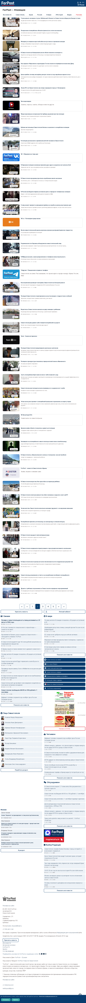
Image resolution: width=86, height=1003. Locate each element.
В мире (49, 15)
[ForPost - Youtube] (44, 954)
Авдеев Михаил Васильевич (14, 749)
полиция (14, 71)
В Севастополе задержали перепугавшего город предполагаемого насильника (46, 548)
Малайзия (14, 49)
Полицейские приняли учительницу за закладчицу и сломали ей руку (43, 521)
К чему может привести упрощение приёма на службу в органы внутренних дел (46, 205)
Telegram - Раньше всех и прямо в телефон (34, 270)
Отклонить (6, 999)
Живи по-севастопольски (55, 684)
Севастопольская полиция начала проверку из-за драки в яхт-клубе (43, 388)
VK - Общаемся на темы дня (29, 154)
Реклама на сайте (8, 906)
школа (15, 356)
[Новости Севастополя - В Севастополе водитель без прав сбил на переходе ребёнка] (11, 482)
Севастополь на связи (53, 660)
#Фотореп (59, 15)
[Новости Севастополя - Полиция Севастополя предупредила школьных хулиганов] (11, 348)
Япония (14, 369)
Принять (15, 999)
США (15, 121)
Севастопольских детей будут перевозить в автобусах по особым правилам (20, 662)
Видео (69, 15)
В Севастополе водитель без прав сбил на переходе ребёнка (40, 481)
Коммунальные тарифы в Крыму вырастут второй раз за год (64, 772)
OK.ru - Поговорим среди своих (31, 218)
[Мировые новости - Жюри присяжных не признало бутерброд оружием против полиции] (11, 114)
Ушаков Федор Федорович (14, 717)
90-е (15, 95)
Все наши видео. (26, 101)
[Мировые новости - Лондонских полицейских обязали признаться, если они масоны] (11, 31)
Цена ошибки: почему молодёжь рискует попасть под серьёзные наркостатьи (45, 74)
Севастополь (20, 15)
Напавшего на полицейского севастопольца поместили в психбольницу (44, 441)
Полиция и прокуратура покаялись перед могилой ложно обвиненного (43, 361)
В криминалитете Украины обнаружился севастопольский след (41, 243)
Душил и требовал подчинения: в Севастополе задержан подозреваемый (44, 588)
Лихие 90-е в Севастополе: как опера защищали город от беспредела (43, 88)
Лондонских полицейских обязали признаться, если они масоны (41, 30)
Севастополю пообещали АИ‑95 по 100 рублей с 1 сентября (19, 691)
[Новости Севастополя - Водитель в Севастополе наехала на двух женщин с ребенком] (11, 310)
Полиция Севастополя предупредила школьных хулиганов (39, 348)
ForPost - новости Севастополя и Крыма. (34, 468)
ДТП (15, 60)
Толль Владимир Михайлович (15, 759)
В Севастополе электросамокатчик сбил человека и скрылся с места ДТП (44, 495)
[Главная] (8, 2)
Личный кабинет (65, 612)
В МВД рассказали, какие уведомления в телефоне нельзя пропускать (43, 257)
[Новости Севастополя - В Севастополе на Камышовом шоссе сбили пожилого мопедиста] (11, 53)
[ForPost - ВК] (42, 954)
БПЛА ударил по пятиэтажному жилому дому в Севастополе (64, 760)
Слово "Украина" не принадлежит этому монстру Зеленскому (20, 815)
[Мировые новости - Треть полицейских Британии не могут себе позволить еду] (11, 375)
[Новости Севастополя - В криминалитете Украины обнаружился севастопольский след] (11, 244)
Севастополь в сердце (54, 672)
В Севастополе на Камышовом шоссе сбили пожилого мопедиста (41, 52)
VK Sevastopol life (26, 415)
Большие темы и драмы (54, 680)
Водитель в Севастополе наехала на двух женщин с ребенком (40, 309)
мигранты (14, 569)
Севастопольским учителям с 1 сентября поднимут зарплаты (64, 799)
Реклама (79, 15)
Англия (15, 382)
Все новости (7, 15)
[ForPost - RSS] (40, 954)
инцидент (14, 135)
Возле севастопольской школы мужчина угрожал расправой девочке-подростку (47, 230)
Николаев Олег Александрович (15, 764)
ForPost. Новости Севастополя (28, 961)
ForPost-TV (6, 947)
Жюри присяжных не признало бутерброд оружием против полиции (42, 114)
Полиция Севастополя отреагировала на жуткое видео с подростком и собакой (46, 296)
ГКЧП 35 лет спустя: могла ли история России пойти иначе (64, 870)
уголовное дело (12, 199)
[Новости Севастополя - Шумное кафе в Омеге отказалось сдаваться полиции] (11, 428)
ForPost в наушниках (54, 688)
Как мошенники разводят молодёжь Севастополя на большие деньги (43, 282)
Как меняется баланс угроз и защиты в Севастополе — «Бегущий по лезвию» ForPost (19, 636)
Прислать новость (21, 612)
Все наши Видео (52, 664)
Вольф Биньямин (10, 743)
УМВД (15, 542)
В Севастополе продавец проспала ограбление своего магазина (41, 178)
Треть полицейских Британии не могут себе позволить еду (39, 375)
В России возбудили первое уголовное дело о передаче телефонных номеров (45, 191)
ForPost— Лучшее (21, 957)
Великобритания (11, 38)
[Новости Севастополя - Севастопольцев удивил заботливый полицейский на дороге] (11, 323)
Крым (31, 15)
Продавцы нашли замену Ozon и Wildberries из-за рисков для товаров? (21, 670)
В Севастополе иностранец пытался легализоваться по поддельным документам (47, 561)
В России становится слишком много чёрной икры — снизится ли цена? (18, 628)
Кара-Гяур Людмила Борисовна (15, 738)
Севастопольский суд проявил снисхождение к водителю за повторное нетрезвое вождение (20, 684)
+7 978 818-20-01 (8, 985)
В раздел (21, 850)
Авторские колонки (9, 945)
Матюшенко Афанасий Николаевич (16, 733)
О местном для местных (54, 668)
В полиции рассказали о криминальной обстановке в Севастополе (42, 141)
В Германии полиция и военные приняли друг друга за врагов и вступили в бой (46, 165)
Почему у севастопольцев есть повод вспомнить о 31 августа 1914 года (20, 621)
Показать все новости (21, 705)
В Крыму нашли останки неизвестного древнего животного (20, 649)
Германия (14, 172)
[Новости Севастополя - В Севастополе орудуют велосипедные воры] (11, 535)
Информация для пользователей (67, 933)
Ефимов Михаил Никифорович (15, 728)
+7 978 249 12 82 (8, 929)
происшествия (12, 25)
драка (15, 396)
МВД (15, 264)
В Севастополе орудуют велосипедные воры (35, 535)
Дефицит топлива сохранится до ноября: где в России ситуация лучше (19, 698)
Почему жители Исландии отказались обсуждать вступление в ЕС (21, 655)
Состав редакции (8, 951)
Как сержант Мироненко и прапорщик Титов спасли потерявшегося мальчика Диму (47, 63)
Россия (39, 15)
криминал (14, 251)
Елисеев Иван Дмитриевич (14, 722)
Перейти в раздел (21, 770)
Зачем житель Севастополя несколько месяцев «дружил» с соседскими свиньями (47, 508)
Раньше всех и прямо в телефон (57, 676)
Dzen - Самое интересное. (29, 336)
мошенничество (12, 290)
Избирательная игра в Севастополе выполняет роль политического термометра (17, 843)
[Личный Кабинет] (78, 2)
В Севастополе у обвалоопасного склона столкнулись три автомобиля (43, 455)
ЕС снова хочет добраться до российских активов (61, 635)
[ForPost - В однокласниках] (46, 954)
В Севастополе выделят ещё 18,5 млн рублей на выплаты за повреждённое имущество (21, 643)
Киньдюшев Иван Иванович (14, 754)
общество (14, 330)
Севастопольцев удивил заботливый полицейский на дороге (40, 322)
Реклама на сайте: (9, 980)
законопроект (12, 213)
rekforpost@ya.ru (8, 988)
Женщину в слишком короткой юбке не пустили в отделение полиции (43, 41)
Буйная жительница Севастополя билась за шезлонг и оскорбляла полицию (45, 127)
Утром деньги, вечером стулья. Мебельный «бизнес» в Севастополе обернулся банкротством (50, 18)
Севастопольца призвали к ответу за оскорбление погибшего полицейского (45, 575)
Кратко (5, 949)
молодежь (13, 82)
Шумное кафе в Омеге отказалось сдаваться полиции (38, 428)
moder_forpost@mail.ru (14, 926)
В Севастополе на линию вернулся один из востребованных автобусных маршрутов (21, 677)
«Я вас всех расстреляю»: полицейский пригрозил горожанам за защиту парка (46, 401)
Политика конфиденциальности (48, 996)
